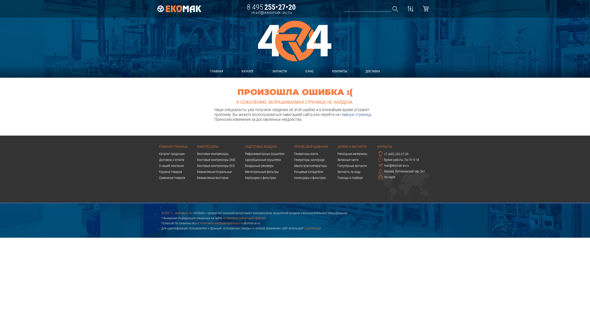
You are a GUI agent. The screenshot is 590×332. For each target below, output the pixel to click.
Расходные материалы (352, 154)
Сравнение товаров (172, 178)
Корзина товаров (170, 172)
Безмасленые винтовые (212, 178)
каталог (248, 71)
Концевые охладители (308, 172)
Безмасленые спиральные (214, 172)
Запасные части (348, 160)
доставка (373, 71)
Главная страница (173, 146)
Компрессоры (207, 146)
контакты (339, 71)
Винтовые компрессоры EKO (216, 166)
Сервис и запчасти (352, 146)
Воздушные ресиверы (259, 166)
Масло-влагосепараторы (310, 166)
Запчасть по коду (348, 172)
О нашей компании (171, 166)
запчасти (279, 71)
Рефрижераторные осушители (265, 154)
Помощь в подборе (350, 178)
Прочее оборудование (311, 146)
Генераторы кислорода (309, 160)
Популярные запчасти (352, 166)
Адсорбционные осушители (263, 160)
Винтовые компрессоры (213, 154)
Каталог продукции (172, 154)
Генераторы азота (306, 154)
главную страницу (355, 114)
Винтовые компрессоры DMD (216, 160)
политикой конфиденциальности (221, 223)
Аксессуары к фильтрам (310, 178)
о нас (309, 71)
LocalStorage (312, 228)
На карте (389, 177)
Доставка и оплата (171, 160)
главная (216, 71)
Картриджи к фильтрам (260, 178)
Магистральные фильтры (262, 172)
